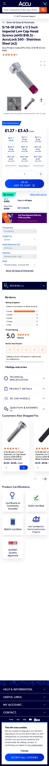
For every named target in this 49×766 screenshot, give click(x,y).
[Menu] (4, 3)
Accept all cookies (24, 757)
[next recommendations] (44, 479)
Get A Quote (23, 207)
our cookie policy (35, 745)
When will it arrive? (38, 194)
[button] (43, 63)
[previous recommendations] (36, 479)
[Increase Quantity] (8, 174)
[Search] (43, 9)
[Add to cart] (24, 467)
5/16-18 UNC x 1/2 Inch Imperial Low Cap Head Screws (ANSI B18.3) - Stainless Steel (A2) (14, 455)
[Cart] (45, 3)
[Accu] (25, 3)
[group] (24, 77)
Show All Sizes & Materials (20, 22)
